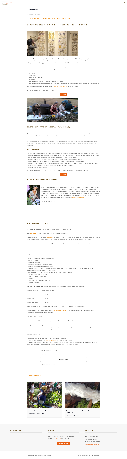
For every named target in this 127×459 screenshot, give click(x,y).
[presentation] (44, 395)
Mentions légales (95, 455)
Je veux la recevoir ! (63, 443)
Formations (91, 3)
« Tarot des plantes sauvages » (60, 86)
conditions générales (51, 340)
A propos (83, 3)
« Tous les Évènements (32, 9)
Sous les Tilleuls (34, 233)
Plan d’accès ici (50, 237)
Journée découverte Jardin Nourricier (40, 410)
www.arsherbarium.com (78, 197)
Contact (119, 3)
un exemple (58, 438)
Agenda (100, 3)
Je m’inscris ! (63, 94)
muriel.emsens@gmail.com (59, 310)
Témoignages (107, 3)
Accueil (77, 3)
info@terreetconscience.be (92, 444)
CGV (90, 455)
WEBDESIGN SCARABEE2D (46, 455)
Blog (114, 3)
